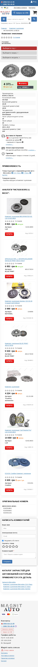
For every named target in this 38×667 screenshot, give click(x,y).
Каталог (4, 661)
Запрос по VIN (21, 13)
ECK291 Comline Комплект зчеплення (18, 473)
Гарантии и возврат (8, 658)
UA (7, 8)
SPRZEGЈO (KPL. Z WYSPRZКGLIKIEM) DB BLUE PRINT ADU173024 (18, 260)
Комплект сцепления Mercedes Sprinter (16, 589)
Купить (23, 83)
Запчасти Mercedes (9, 582)
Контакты (32, 8)
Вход (34, 2)
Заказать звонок (7, 629)
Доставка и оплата (20, 8)
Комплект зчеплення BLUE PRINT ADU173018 (16, 344)
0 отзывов (16, 37)
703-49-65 (9, 626)
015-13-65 (8, 623)
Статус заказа (8, 650)
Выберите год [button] (9, 48)
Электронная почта (9, 533)
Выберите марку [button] (10, 53)
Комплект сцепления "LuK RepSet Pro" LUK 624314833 (18, 431)
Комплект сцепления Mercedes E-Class (17, 586)
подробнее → (9, 144)
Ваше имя (6, 525)
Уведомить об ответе (11, 540)
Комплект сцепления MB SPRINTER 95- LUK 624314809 (18, 217)
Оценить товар (8, 543)
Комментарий (8, 551)
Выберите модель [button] (11, 58)
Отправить (7, 561)
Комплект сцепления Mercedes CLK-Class (17, 584)
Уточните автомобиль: (6, 42)
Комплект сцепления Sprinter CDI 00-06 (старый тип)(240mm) (18, 302)
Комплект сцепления (12, 387)
